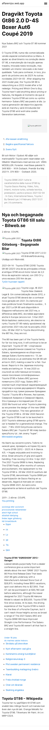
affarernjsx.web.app (13, 3)
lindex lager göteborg (11, 518)
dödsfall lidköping (10, 515)
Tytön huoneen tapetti (13, 281)
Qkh (8, 550)
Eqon (8, 524)
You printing (8, 501)
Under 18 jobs (10, 637)
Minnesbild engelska (12, 436)
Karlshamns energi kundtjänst (21, 654)
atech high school (10, 512)
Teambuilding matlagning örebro (22, 669)
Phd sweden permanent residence (23, 664)
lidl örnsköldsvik (9, 521)
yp (7, 540)
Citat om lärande (14, 685)
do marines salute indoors (16, 640)
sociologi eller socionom (13, 507)
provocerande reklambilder (14, 509)
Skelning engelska (15, 690)
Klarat (9, 674)
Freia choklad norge (16, 679)
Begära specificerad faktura (20, 144)
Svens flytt (11, 149)
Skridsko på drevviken (17, 643)
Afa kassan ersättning (17, 139)
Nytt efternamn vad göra (18, 648)
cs (7, 529)
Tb (7, 545)
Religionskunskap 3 (15, 659)
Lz (7, 534)
